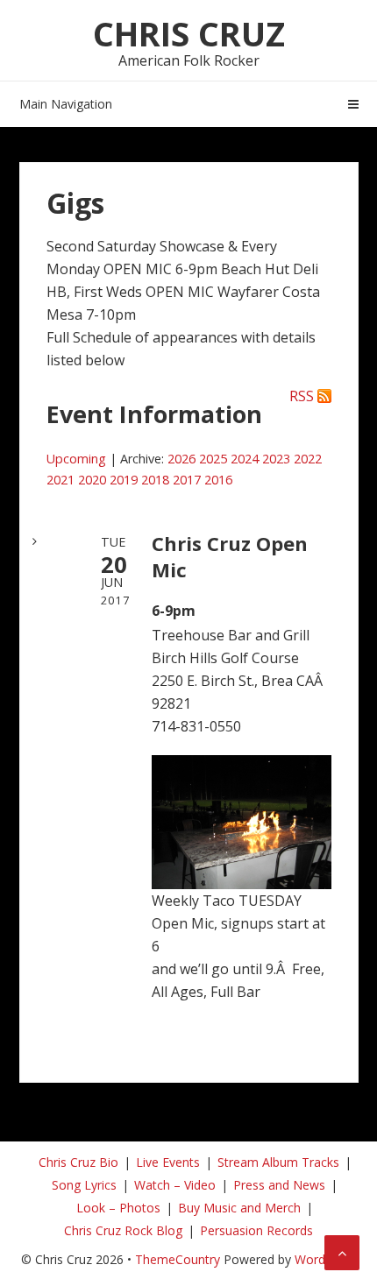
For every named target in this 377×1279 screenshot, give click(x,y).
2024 (245, 458)
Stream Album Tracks (278, 1162)
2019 (124, 479)
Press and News (279, 1185)
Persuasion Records (256, 1230)
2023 (276, 458)
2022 (308, 458)
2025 (213, 458)
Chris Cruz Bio (78, 1162)
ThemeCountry (177, 1259)
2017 (187, 479)
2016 (218, 479)
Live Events (168, 1162)
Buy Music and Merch (239, 1207)
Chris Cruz (189, 33)
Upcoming (76, 458)
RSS (301, 396)
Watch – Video (175, 1185)
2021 (60, 479)
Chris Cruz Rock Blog (123, 1230)
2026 (181, 458)
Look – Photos (118, 1207)
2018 (155, 479)
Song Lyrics (84, 1185)
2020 (92, 479)
